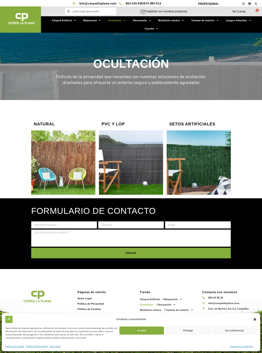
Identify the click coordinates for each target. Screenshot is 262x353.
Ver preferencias (234, 330)
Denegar (188, 330)
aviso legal (55, 346)
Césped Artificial (62, 20)
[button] (255, 319)
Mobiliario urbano (169, 20)
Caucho (149, 28)
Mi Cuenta (239, 11)
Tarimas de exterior (202, 20)
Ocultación (115, 20)
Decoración (140, 20)
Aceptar (141, 330)
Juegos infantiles (236, 20)
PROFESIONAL (208, 3)
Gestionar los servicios (241, 346)
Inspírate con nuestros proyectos (166, 11)
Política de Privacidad (37, 346)
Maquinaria (90, 20)
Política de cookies (14, 346)
